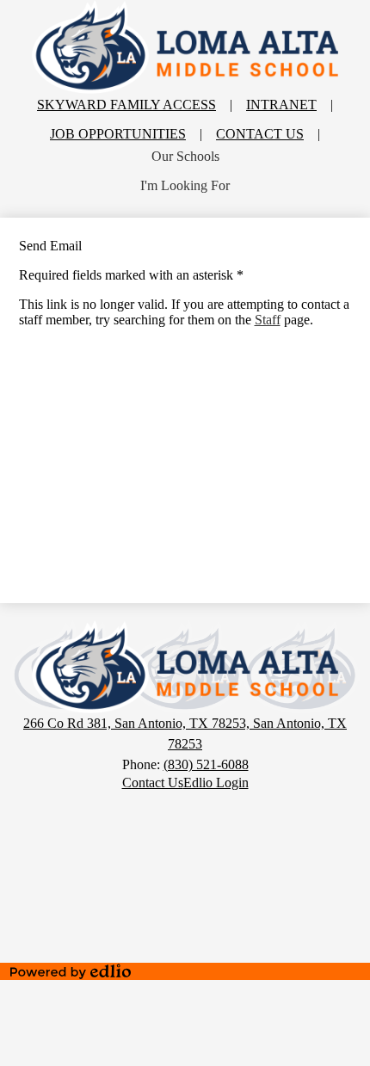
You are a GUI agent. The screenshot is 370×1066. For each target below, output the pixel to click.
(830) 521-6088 (206, 764)
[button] (185, 156)
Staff (268, 319)
